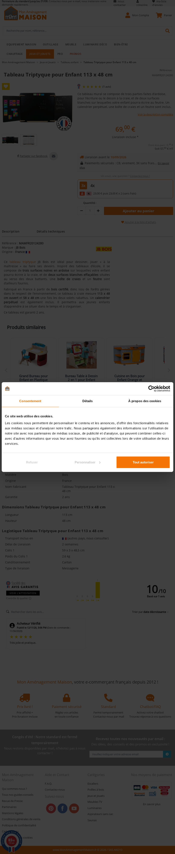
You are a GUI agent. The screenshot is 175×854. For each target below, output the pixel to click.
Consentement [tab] (30, 401)
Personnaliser (85, 462)
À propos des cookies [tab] (144, 401)
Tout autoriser (143, 462)
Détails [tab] (87, 401)
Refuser (32, 462)
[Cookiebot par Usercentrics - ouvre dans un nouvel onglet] (151, 388)
